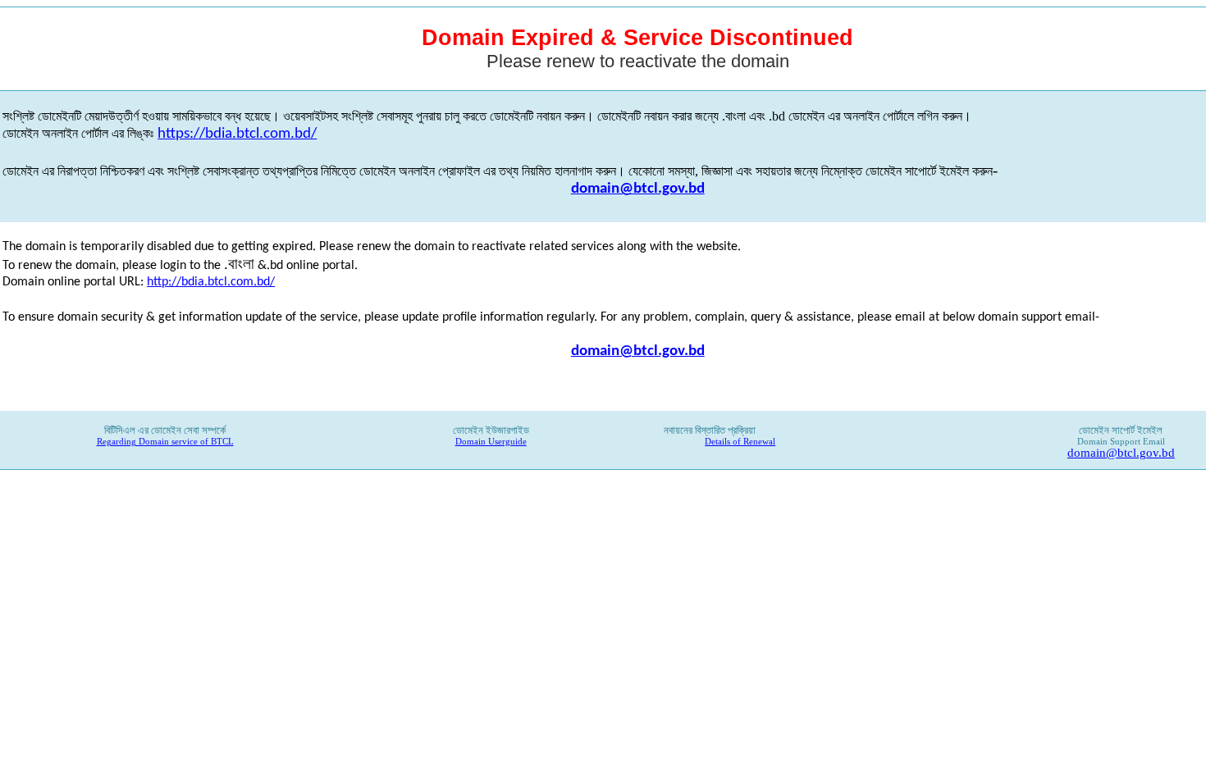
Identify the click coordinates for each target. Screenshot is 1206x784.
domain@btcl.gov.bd (638, 189)
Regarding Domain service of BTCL (165, 441)
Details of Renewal (740, 441)
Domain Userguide (491, 441)
